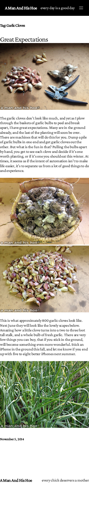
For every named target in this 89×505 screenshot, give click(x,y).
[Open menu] (81, 8)
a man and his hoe (21, 7)
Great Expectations (24, 39)
